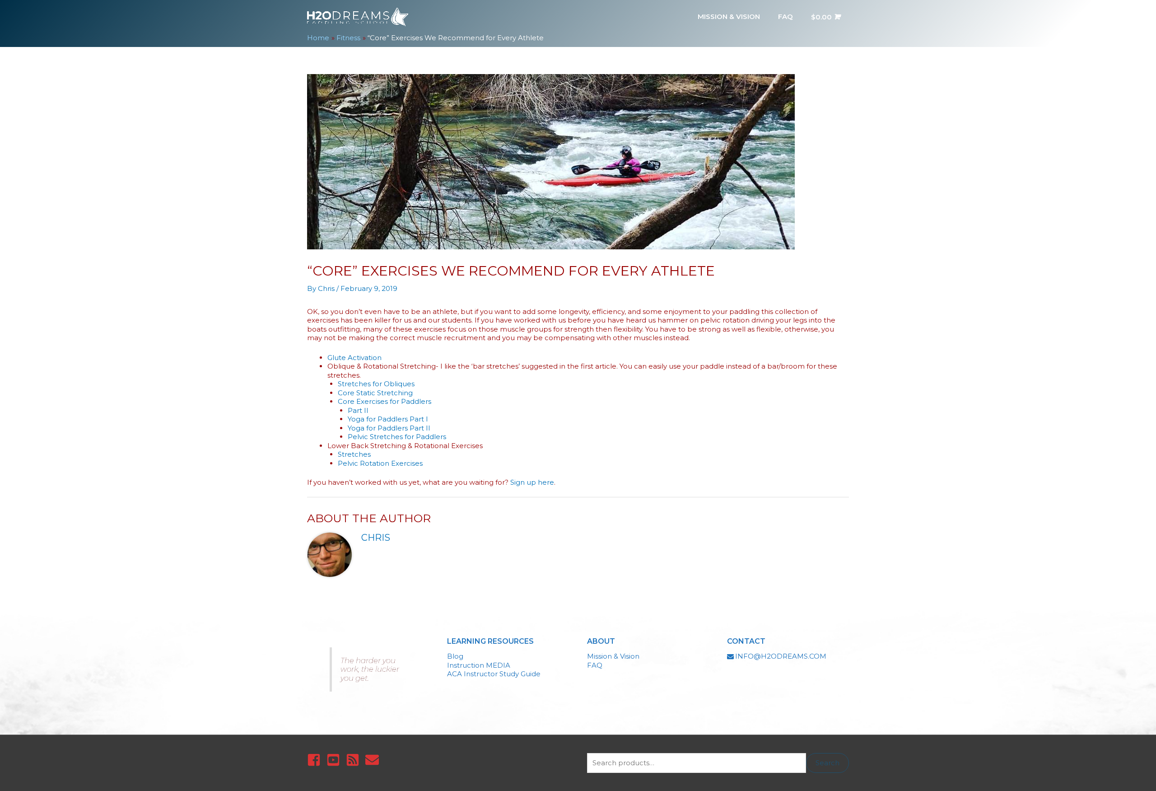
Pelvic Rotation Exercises (380, 463)
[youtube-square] (335, 760)
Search (827, 762)
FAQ (594, 665)
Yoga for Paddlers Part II (389, 428)
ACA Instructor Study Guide (494, 673)
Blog (455, 656)
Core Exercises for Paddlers (384, 401)
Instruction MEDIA (478, 665)
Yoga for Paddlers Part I (388, 419)
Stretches (354, 454)
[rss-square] (355, 760)
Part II (358, 410)
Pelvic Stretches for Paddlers (397, 436)
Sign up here (532, 482)
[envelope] (374, 760)
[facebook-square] (316, 760)
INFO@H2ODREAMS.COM (780, 656)
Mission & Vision (613, 656)
